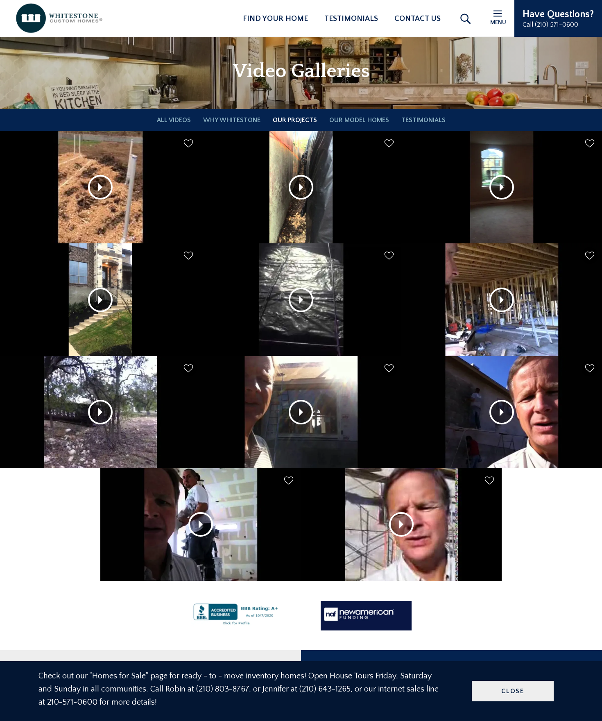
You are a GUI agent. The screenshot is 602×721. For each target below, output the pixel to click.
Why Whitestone (231, 120)
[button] (558, 18)
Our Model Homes (359, 120)
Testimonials (351, 18)
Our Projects (295, 120)
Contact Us (417, 18)
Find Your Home (275, 18)
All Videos (174, 120)
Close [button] (512, 691)
